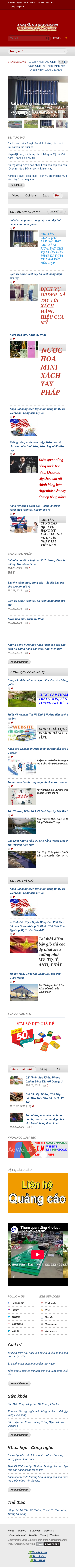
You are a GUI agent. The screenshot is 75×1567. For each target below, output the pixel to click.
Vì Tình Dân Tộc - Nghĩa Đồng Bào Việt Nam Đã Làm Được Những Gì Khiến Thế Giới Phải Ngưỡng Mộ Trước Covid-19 (37, 926)
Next (66, 62)
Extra (46, 195)
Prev (59, 62)
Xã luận (44, 1069)
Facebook (18, 1302)
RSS (47, 1310)
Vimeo (16, 1330)
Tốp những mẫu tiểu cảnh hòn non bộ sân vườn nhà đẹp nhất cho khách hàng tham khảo (45, 1119)
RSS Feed (58, 38)
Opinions (31, 195)
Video (15, 195)
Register (20, 6)
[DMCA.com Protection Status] (48, 1543)
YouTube (17, 1323)
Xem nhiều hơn (19, 661)
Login (11, 6)
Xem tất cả (16, 185)
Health (33, 1535)
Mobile (49, 1317)
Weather (54, 1535)
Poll (57, 195)
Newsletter (51, 1324)
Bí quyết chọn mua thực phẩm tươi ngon (31, 1363)
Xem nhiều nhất (24, 1069)
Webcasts (51, 1331)
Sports (48, 1530)
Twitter (16, 1316)
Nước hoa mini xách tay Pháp (28, 334)
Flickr (15, 1309)
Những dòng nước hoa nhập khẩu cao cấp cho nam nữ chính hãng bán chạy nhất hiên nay (37, 446)
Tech (43, 1535)
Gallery (22, 1530)
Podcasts (50, 1303)
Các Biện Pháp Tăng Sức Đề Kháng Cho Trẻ (33, 1404)
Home (11, 1530)
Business (35, 1530)
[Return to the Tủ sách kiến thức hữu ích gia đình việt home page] (38, 16)
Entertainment (17, 1535)
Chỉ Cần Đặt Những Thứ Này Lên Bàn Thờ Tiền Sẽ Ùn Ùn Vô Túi (45, 1098)
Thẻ (57, 1069)
